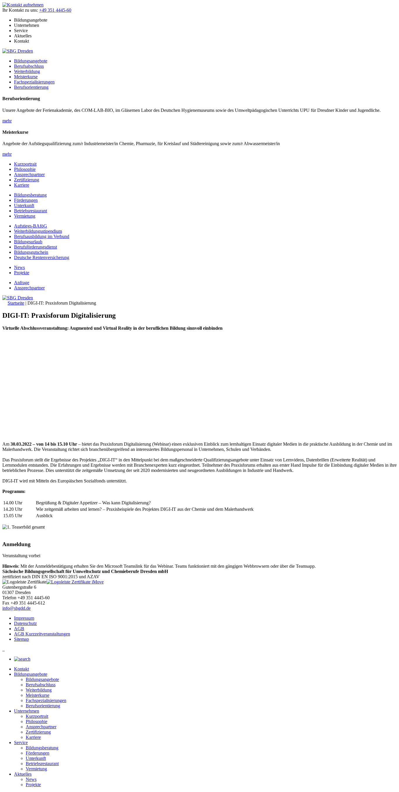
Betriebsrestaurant (30, 210)
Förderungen (26, 200)
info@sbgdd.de (16, 608)
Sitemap (21, 639)
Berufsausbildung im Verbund (41, 236)
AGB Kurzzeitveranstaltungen (42, 633)
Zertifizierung (26, 179)
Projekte (21, 272)
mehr (7, 120)
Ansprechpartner (29, 174)
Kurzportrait (25, 163)
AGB (19, 628)
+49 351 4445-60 (55, 10)
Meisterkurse (26, 76)
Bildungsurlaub (28, 241)
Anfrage (21, 282)
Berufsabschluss (29, 66)
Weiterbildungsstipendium (38, 231)
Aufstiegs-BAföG (30, 225)
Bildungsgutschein (31, 252)
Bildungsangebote (30, 60)
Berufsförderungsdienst (35, 246)
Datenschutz (25, 623)
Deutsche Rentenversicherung (41, 257)
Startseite (16, 303)
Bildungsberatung (30, 194)
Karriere (21, 185)
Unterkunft (24, 205)
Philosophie (25, 169)
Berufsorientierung (31, 87)
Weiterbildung (27, 71)
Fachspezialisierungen (34, 81)
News (19, 267)
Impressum (24, 618)
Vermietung (24, 215)
